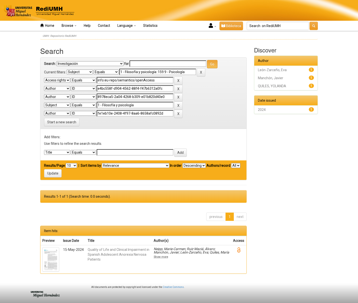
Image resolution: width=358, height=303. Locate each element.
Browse (68, 26)
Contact (104, 26)
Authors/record (218, 165)
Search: (50, 64)
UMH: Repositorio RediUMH (59, 36)
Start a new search (61, 122)
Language (125, 26)
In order (176, 165)
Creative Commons (173, 287)
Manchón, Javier (270, 78)
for (126, 64)
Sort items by (91, 165)
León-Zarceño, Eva (272, 70)
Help (87, 26)
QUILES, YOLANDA (272, 86)
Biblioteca (233, 26)
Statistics (150, 26)
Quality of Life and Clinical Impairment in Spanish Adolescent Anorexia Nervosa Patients (118, 254)
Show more (161, 256)
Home (49, 26)
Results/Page (54, 165)
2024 (262, 110)
